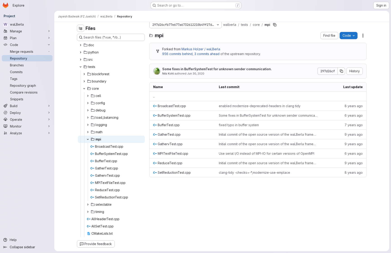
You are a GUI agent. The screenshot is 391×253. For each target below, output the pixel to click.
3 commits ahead (206, 54)
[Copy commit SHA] (341, 71)
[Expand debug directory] (88, 110)
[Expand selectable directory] (88, 204)
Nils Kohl (168, 73)
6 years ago (354, 115)
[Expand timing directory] (88, 211)
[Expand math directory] (88, 132)
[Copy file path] (274, 24)
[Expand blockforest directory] (84, 74)
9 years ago (354, 134)
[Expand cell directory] (88, 96)
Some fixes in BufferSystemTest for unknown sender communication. (217, 69)
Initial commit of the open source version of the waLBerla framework (268, 134)
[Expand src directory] (80, 59)
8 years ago (354, 106)
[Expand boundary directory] (84, 81)
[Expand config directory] (88, 103)
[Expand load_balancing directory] (88, 117)
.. (154, 96)
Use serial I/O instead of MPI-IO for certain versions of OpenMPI (266, 153)
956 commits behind (177, 54)
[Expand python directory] (80, 52)
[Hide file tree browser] (80, 28)
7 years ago (354, 125)
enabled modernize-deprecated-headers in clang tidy (259, 106)
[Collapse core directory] (84, 88)
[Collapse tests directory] (80, 67)
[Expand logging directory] (88, 125)
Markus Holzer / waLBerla (200, 49)
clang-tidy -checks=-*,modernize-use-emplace (254, 172)
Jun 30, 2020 (195, 73)
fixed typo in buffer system (239, 125)
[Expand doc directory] (80, 45)
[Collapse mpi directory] (88, 139)
